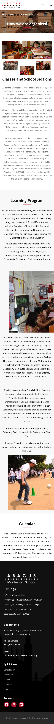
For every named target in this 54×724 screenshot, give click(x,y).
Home (4, 14)
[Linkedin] (21, 704)
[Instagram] (14, 704)
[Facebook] (6, 704)
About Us (14, 14)
